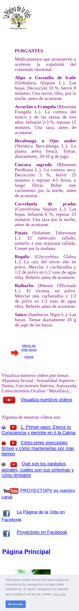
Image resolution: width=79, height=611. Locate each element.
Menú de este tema (29, 348)
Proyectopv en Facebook (42, 532)
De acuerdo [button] (15, 604)
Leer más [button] (59, 594)
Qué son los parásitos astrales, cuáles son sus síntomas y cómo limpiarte (38, 469)
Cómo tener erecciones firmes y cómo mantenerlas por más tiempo (38, 448)
